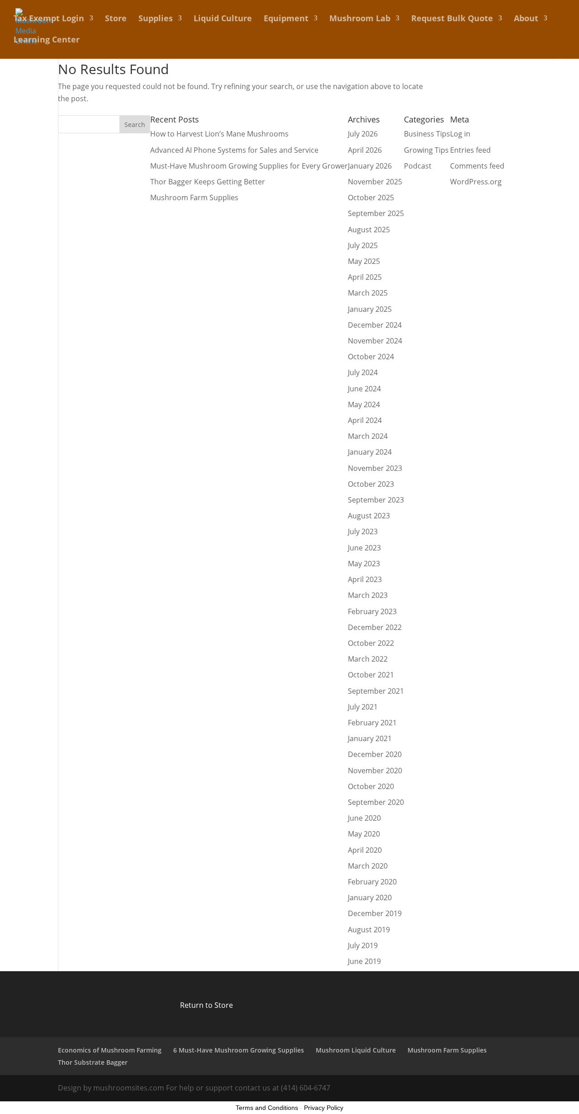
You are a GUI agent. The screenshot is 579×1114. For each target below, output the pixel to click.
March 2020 (368, 866)
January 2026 (370, 166)
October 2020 (371, 786)
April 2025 (365, 277)
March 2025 (368, 293)
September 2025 (376, 213)
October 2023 (371, 484)
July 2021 (363, 707)
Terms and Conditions (267, 1107)
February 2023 (372, 611)
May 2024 (364, 404)
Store (116, 19)
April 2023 (365, 579)
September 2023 (376, 500)
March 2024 (368, 436)
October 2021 (371, 675)
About (526, 19)
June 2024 (364, 389)
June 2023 (364, 548)
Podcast (418, 166)
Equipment (286, 19)
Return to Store (206, 1005)
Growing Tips (426, 150)
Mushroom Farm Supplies (194, 197)
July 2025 (363, 245)
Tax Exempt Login (49, 19)
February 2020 (372, 882)
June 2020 (364, 818)
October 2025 (371, 197)
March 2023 (368, 595)
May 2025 (364, 261)
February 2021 (372, 723)
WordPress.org (476, 182)
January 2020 (370, 897)
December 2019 (375, 913)
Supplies (155, 19)
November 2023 (375, 468)
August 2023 (369, 516)
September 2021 (376, 691)
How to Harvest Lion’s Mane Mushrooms (219, 134)
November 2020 (375, 771)
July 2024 (363, 372)
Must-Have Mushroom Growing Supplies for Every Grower (249, 166)
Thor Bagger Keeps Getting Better (207, 182)
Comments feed (477, 166)
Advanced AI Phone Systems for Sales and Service (234, 150)
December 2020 (375, 754)
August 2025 (369, 230)
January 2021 (370, 738)
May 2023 (364, 564)
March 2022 (368, 659)
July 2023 (363, 531)
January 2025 (370, 309)
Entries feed (470, 150)
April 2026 (365, 150)
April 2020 (365, 850)
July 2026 (363, 134)
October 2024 (371, 357)
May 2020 (364, 834)
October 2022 (371, 643)
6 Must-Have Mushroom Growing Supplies (238, 1050)
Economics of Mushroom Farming (109, 1050)
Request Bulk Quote (452, 19)
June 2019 (364, 961)
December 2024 (375, 325)
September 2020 (376, 802)
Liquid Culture (223, 19)
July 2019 (363, 945)
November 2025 (375, 182)
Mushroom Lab (359, 19)
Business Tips (427, 134)
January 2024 (370, 452)
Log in (460, 134)
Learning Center (47, 40)
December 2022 (375, 627)
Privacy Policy (323, 1107)
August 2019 (369, 930)
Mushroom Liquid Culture (356, 1050)
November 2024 (375, 341)
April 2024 (365, 420)
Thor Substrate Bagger (93, 1062)
